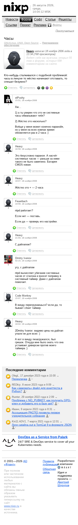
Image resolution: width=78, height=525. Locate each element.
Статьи (50, 19)
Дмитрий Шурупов (63, 483)
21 (32, 379)
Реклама (40, 25)
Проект (25, 25)
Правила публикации (50, 463)
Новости (12, 19)
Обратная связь (49, 470)
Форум (26, 19)
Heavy (30, 51)
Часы (9, 38)
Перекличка (19, 379)
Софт (38, 19)
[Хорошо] (47, 87)
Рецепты (65, 19)
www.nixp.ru (11, 506)
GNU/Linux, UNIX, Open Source (21, 43)
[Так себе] (42, 87)
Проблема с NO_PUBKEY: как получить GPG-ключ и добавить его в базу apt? (41, 402)
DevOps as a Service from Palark (43, 437)
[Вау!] (51, 87)
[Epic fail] (38, 87)
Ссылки (11, 25)
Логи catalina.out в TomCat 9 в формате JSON (42, 424)
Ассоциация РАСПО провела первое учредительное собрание (36, 414)
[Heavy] (14, 68)
